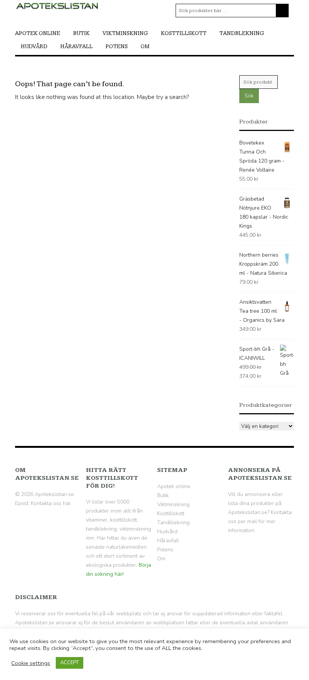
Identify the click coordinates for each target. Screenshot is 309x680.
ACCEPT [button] (69, 662)
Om (145, 46)
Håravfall (76, 46)
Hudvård (34, 46)
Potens (117, 46)
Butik (81, 33)
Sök (249, 95)
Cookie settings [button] (30, 663)
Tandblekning (241, 33)
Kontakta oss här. (51, 503)
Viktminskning (125, 33)
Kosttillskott (184, 33)
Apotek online (37, 33)
